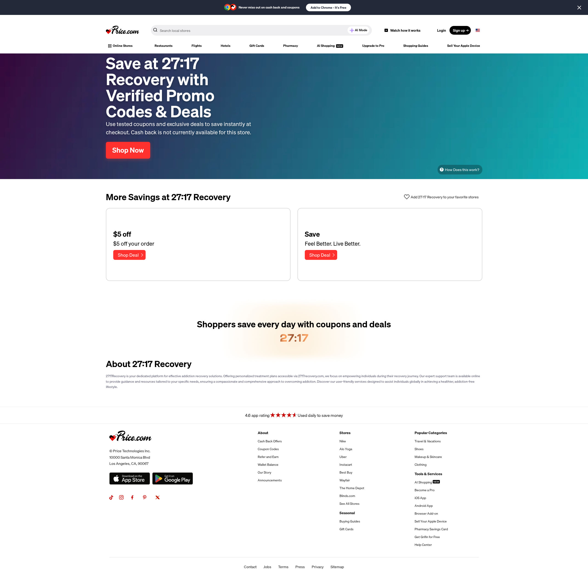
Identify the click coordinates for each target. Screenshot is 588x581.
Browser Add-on (426, 513)
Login (441, 30)
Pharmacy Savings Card (431, 529)
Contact (250, 567)
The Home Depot (351, 488)
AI (361, 30)
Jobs (267, 567)
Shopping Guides (415, 45)
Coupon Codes (268, 449)
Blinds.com (347, 495)
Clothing (421, 464)
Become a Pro (425, 490)
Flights (197, 45)
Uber (343, 456)
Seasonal (347, 513)
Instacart (345, 464)
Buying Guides (349, 521)
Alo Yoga (345, 449)
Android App (424, 505)
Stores (345, 433)
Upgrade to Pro (373, 45)
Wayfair (344, 480)
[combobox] (261, 30)
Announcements (270, 480)
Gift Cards (256, 45)
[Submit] (155, 31)
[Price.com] (130, 446)
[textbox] (478, 30)
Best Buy (345, 472)
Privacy (318, 567)
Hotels (225, 45)
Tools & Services (428, 474)
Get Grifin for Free (427, 536)
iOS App (420, 497)
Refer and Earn (268, 456)
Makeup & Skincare (428, 456)
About (263, 433)
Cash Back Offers (270, 441)
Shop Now (128, 150)
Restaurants (163, 45)
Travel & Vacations (428, 441)
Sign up (459, 30)
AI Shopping (326, 45)
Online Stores (123, 45)
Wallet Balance (268, 464)
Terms (283, 567)
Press (300, 567)
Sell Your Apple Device (463, 45)
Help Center (423, 544)
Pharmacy (290, 45)
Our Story (264, 472)
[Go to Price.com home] (122, 30)
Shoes (419, 449)
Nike (342, 441)
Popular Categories (431, 433)
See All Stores (349, 503)
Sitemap (337, 567)
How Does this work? (462, 170)
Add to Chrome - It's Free (328, 7)
